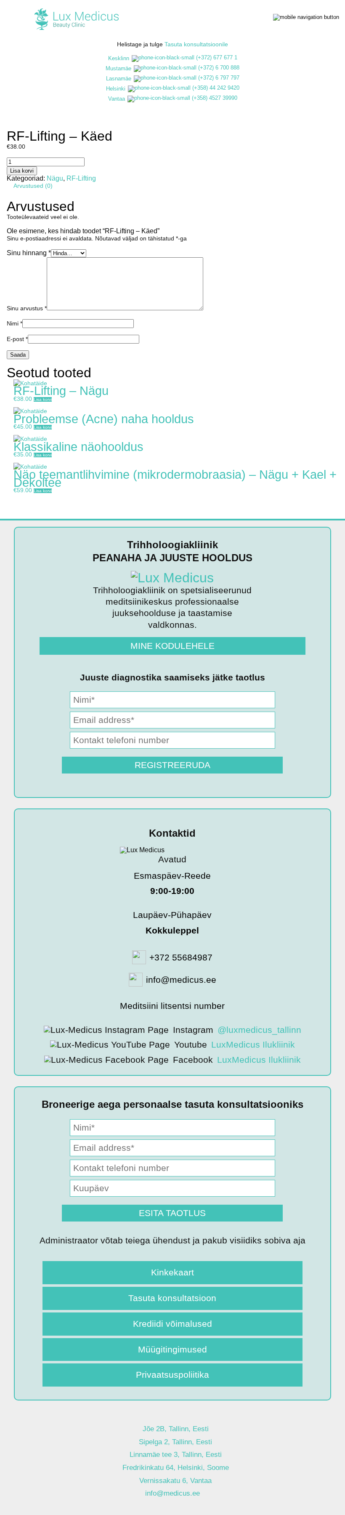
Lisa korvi (22, 171)
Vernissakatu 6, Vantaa (175, 1481)
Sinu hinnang (29, 252)
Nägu (55, 178)
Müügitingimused (172, 1349)
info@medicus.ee (172, 1493)
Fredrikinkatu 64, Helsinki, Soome (175, 1468)
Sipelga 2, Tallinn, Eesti (175, 1442)
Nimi (14, 323)
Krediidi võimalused (172, 1323)
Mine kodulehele (172, 646)
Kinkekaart (172, 1272)
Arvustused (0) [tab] (33, 185)
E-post (17, 339)
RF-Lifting (81, 178)
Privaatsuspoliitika (172, 1374)
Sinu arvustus (27, 308)
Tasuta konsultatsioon (172, 1298)
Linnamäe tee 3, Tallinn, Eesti (176, 1455)
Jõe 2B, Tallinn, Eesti (176, 1429)
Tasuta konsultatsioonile (196, 44)
